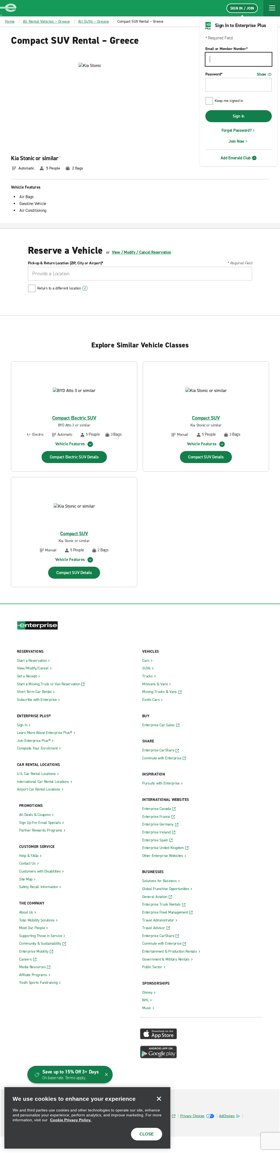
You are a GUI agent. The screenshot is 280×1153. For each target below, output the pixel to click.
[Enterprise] (8, 8)
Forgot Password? (236, 130)
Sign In (238, 116)
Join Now (236, 141)
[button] (272, 8)
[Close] (159, 1098)
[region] (87, 1118)
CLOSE (146, 1134)
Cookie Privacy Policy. (70, 1120)
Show (261, 74)
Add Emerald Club (236, 158)
